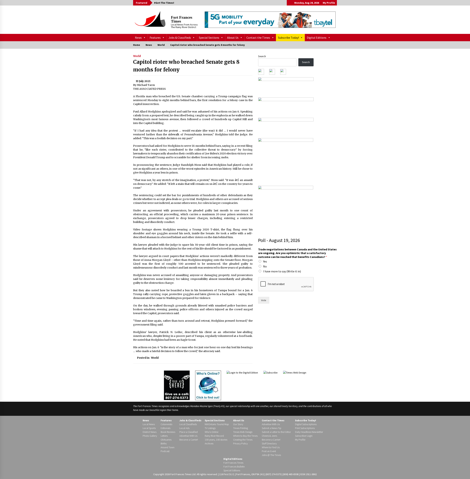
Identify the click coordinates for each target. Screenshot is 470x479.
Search (262, 56)
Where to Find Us (271, 447)
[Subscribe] (270, 372)
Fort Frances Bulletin (234, 466)
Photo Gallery (150, 435)
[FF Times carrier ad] (285, 208)
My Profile (329, 2)
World (137, 56)
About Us (232, 37)
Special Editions (231, 470)
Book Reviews (168, 432)
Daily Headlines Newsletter (309, 432)
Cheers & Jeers (269, 435)
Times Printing (240, 428)
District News (149, 432)
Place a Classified (188, 432)
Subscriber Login (303, 435)
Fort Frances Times (181, 19)
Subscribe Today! (288, 37)
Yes (265, 261)
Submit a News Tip (271, 428)
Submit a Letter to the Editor (276, 432)
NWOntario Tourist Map (217, 424)
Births (164, 443)
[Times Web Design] (294, 372)
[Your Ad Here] (177, 385)
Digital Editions (316, 37)
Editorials (165, 428)
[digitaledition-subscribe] (286, 126)
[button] (290, 2)
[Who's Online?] (208, 385)
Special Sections (209, 37)
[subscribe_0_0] (286, 86)
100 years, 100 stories (216, 439)
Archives (209, 443)
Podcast (165, 451)
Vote (263, 300)
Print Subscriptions (305, 428)
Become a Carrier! (188, 439)
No (265, 266)
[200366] (285, 160)
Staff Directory (269, 443)
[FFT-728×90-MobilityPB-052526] (270, 20)
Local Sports (149, 428)
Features (155, 37)
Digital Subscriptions (306, 424)
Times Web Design (242, 432)
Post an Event (269, 451)
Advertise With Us (188, 435)
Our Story (238, 424)
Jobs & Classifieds (180, 37)
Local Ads (184, 428)
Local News (149, 424)
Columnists (166, 424)
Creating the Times (242, 439)
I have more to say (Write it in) (282, 271)
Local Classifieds (188, 424)
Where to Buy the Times (245, 435)
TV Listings (210, 428)
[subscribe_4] (286, 106)
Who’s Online (211, 432)
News (138, 37)
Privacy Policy (240, 443)
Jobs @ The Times (271, 455)
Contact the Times (258, 37)
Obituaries (166, 439)
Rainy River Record (214, 435)
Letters (164, 435)
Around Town (167, 447)
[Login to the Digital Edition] (242, 372)
